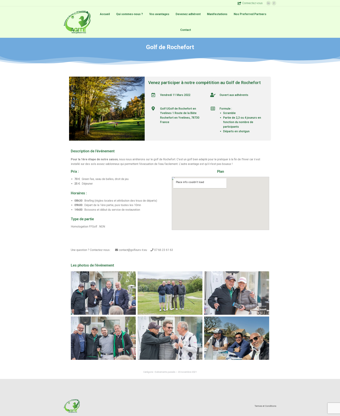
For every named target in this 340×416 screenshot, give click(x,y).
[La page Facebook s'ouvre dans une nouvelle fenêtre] (274, 3)
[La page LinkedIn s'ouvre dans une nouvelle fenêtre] (268, 3)
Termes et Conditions (265, 406)
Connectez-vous (252, 3)
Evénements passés (165, 372)
